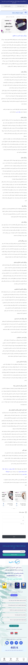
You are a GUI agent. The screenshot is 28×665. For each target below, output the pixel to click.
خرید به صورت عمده (20, 6)
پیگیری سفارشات (7, 6)
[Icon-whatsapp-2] (11, 643)
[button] (16, 508)
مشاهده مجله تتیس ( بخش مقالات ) (14, 579)
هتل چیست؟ (10, 503)
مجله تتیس (18, 16)
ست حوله (6, 469)
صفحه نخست (24, 16)
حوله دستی (18, 112)
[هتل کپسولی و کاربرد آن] (20, 496)
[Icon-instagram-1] (21, 643)
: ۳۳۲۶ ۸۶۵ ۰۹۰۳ (9, 573)
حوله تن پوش (12, 469)
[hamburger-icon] (25, 13)
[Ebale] (7, 643)
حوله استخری (21, 471)
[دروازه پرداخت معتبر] (4, 585)
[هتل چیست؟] (7, 496)
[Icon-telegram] (16, 643)
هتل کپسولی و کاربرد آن (23, 504)
